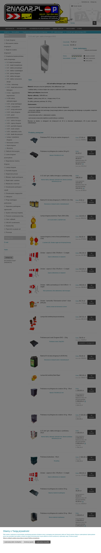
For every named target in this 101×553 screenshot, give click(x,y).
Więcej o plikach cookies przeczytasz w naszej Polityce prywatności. (21, 538)
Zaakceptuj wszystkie (42, 542)
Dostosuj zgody (28, 542)
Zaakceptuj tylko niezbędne (12, 542)
